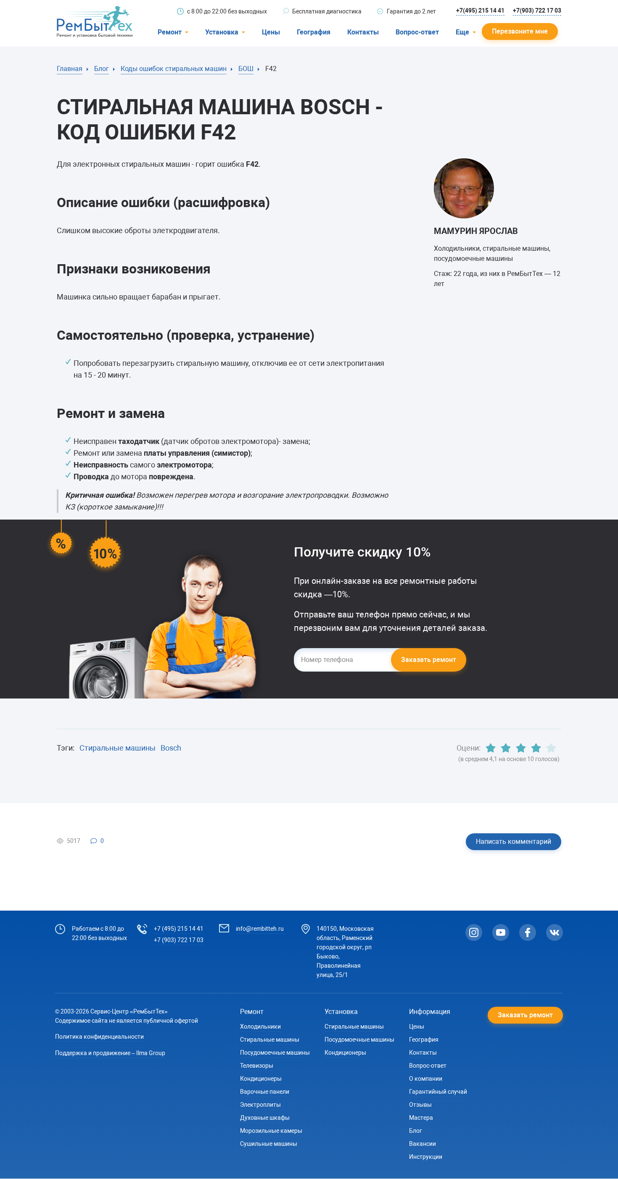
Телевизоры (256, 1065)
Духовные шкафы (265, 1117)
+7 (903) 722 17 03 (178, 940)
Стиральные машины (117, 747)
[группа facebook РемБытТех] (527, 932)
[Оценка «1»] (491, 748)
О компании (425, 1078)
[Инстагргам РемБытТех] (473, 932)
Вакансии (422, 1143)
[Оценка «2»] (506, 748)
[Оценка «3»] (521, 748)
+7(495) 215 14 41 (480, 10)
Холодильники (260, 1026)
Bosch (171, 747)
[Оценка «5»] (551, 748)
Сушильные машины (268, 1143)
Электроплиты (260, 1104)
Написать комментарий (513, 842)
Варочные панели (264, 1091)
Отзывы (420, 1104)
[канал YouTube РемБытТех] (500, 932)
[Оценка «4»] (536, 748)
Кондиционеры (261, 1078)
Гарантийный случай (438, 1091)
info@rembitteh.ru (260, 928)
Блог (415, 1130)
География (313, 32)
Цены (271, 32)
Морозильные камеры (271, 1130)
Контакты (363, 32)
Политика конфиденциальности (99, 1036)
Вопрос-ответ (417, 32)
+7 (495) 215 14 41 (178, 928)
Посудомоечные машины (275, 1052)
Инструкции (425, 1156)
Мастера (421, 1117)
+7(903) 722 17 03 (537, 10)
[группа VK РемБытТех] (554, 932)
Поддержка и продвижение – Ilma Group (110, 1053)
